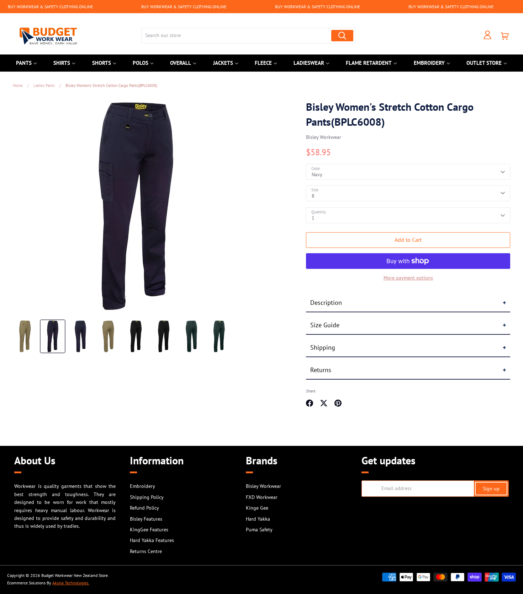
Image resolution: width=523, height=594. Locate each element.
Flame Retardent (369, 62)
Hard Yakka (258, 519)
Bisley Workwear (323, 137)
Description (326, 302)
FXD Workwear (262, 497)
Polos (140, 62)
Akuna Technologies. (70, 582)
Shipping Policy (147, 497)
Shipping (322, 347)
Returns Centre (146, 551)
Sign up (491, 488)
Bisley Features (146, 519)
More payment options (408, 278)
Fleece (263, 62)
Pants (24, 62)
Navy (317, 174)
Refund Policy (144, 508)
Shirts (61, 62)
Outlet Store (484, 62)
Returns (320, 370)
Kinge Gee (257, 508)
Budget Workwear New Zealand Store (74, 575)
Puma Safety (259, 529)
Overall (180, 62)
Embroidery (429, 62)
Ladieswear (309, 62)
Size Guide (324, 325)
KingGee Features (149, 529)
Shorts (101, 62)
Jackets (223, 62)
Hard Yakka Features (152, 540)
